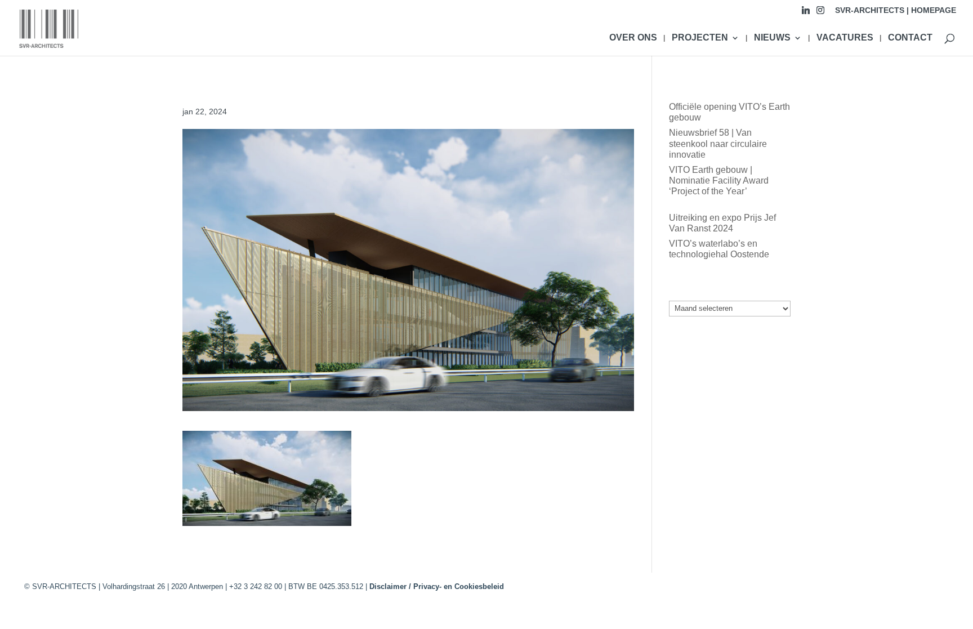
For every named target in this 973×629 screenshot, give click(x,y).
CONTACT (910, 38)
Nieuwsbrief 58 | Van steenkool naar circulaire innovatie (718, 143)
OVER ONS (633, 38)
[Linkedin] (805, 13)
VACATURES (844, 38)
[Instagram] (820, 13)
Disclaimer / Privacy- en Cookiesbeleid (436, 586)
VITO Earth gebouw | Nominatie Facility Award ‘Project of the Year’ (719, 180)
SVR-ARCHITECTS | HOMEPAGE (895, 10)
